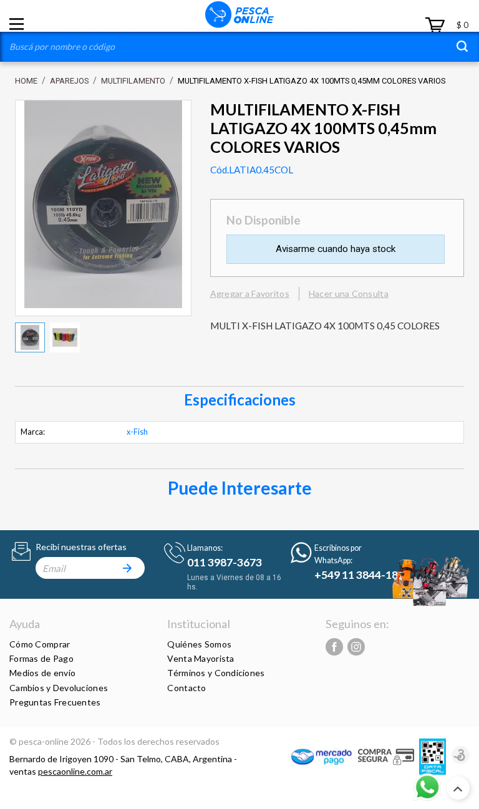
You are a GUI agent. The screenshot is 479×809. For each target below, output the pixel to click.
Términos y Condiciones (215, 672)
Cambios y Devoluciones (58, 687)
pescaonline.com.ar (75, 771)
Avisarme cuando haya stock (335, 248)
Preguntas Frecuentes (55, 702)
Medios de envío (42, 672)
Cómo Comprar (39, 644)
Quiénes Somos (199, 644)
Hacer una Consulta (349, 293)
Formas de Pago (41, 658)
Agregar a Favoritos (249, 293)
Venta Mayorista (200, 658)
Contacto (186, 687)
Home (26, 80)
